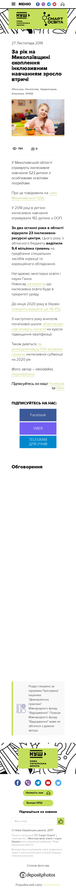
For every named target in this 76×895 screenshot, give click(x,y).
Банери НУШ (34, 802)
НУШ (30, 93)
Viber (60, 388)
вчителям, (33, 89)
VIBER (38, 428)
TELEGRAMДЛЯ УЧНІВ (38, 441)
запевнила (36, 284)
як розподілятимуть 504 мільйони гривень (37, 349)
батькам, (18, 89)
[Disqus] (38, 522)
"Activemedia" (51, 885)
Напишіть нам (62, 4)
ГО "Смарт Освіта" (44, 835)
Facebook (56, 384)
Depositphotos (23, 374)
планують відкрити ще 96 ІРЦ (36, 309)
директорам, (49, 89)
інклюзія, (19, 93)
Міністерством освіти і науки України (37, 840)
